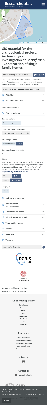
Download (17, 180)
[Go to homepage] (17, 4)
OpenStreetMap (33, 43)
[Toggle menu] (43, 4)
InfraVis (23, 311)
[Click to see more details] (43, 247)
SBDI (21, 316)
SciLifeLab (23, 319)
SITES (23, 322)
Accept (6, 400)
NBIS (23, 313)
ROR (20, 144)
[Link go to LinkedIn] (23, 362)
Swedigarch (23, 324)
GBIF (25, 316)
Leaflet (23, 43)
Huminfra (23, 308)
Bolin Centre (23, 305)
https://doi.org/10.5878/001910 (14, 171)
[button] (3, 13)
